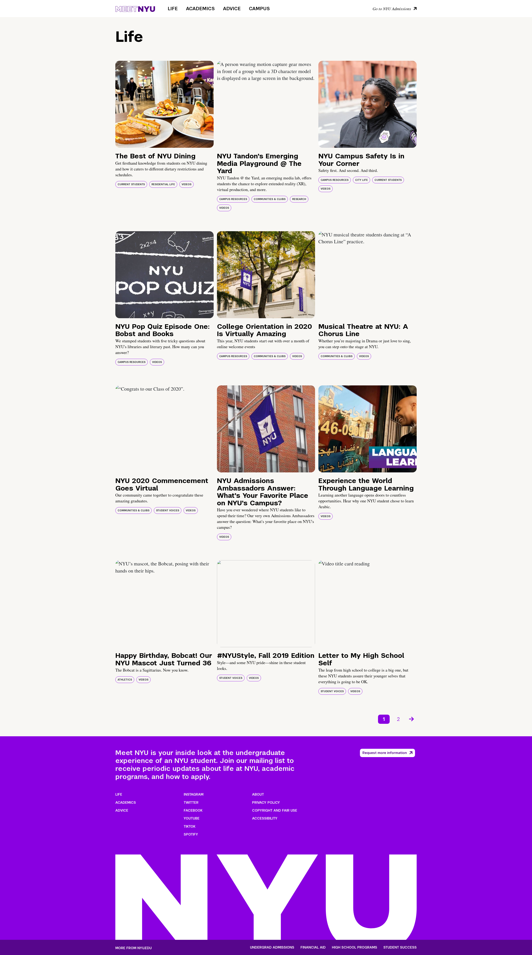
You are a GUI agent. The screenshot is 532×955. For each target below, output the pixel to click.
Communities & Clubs (270, 199)
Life (173, 8)
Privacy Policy (266, 802)
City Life (361, 180)
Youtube (192, 818)
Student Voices (167, 510)
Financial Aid (313, 947)
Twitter (191, 802)
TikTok (189, 826)
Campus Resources (233, 199)
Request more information (384, 753)
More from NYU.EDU (133, 948)
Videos (186, 184)
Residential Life (163, 184)
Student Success (400, 947)
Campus (259, 8)
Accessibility (264, 818)
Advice (232, 8)
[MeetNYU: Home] (135, 8)
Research (299, 199)
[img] (164, 104)
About (258, 794)
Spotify (191, 834)
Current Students (131, 184)
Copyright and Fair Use (274, 810)
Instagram (193, 794)
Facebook (193, 810)
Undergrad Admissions (272, 947)
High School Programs (354, 947)
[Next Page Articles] (412, 719)
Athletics (125, 679)
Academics (200, 8)
